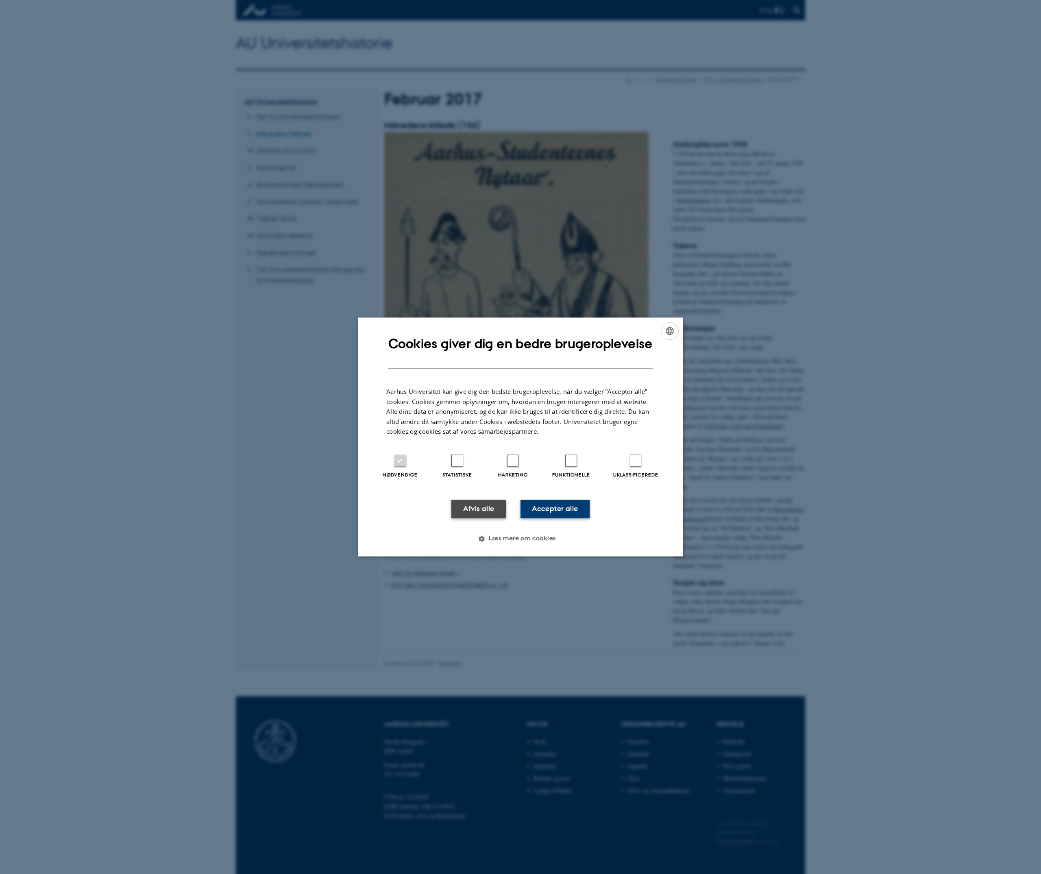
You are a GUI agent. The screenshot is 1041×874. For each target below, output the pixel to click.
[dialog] (520, 436)
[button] (520, 539)
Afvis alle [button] (478, 508)
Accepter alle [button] (555, 508)
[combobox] (670, 331)
